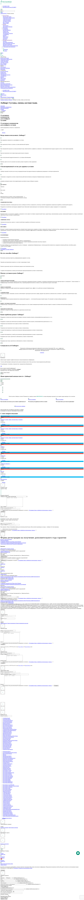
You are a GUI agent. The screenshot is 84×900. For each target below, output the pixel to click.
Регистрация (5, 25)
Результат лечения (4, 894)
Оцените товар (3, 488)
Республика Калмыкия (7, 777)
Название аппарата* (4, 495)
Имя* (1, 523)
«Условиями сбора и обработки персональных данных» (40, 510)
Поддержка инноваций (8, 42)
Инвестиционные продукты (9, 43)
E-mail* (2, 508)
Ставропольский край (7, 799)
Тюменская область (7, 804)
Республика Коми (6, 779)
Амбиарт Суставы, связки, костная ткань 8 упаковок (11, 437)
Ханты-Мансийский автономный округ (11, 809)
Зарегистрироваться (11, 623)
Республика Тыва (6, 788)
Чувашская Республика (8, 813)
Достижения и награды (8, 33)
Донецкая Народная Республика (9, 729)
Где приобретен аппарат (5, 892)
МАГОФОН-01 (3, 479)
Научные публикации (7, 44)
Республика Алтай (7, 771)
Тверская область (6, 801)
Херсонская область (7, 810)
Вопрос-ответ (6, 23)
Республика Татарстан (7, 787)
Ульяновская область (7, 807)
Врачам (4, 24)
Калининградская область (8, 737)
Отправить (3, 511)
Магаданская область (7, 753)
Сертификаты (6, 34)
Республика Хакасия (7, 789)
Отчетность (5, 37)
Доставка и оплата (7, 21)
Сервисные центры (7, 18)
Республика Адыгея (7, 770)
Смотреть (42, 352)
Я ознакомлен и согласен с (34, 510)
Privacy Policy (20, 646)
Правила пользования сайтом (20, 576)
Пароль (2, 618)
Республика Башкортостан (8, 772)
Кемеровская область (7, 741)
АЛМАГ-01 (2, 455)
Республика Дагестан (7, 774)
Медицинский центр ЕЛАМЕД (9, 7)
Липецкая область (7, 751)
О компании (5, 28)
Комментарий (3, 660)
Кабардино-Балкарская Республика (10, 736)
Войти (5, 50)
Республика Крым (7, 780)
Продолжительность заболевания (7, 884)
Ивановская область (7, 733)
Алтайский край (6, 718)
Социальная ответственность (9, 46)
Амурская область (7, 719)
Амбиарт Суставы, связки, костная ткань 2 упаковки (11, 419)
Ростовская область (7, 790)
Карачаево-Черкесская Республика (10, 740)
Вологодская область (7, 727)
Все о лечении (6, 22)
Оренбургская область (7, 763)
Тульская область (6, 803)
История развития (7, 30)
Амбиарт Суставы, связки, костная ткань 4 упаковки (11, 428)
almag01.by (2, 570)
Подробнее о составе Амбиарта (7, 249)
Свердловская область (7, 797)
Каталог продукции (7, 16)
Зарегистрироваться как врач (22, 623)
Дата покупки (3, 891)
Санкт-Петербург (6, 793)
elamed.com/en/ (3, 574)
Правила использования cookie (6, 576)
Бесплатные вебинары (7, 26)
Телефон (2, 615)
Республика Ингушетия (8, 776)
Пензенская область (7, 765)
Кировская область (7, 742)
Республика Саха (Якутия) (8, 784)
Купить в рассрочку (4, 843)
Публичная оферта (4, 577)
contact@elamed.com (4, 550)
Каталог (2, 539)
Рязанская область (6, 791)
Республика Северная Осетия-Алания (11, 785)
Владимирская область (7, 724)
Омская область (6, 762)
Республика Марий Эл (7, 781)
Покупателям (6, 15)
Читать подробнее (4, 399)
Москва (4, 754)
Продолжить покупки (13, 827)
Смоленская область (7, 798)
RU (2, 12)
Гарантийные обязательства (9, 17)
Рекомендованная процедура (6, 888)
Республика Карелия (7, 778)
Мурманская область (7, 757)
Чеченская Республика (7, 812)
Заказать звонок (10, 97)
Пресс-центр (5, 36)
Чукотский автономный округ (9, 814)
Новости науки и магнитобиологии (10, 45)
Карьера (4, 35)
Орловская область (7, 764)
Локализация (3, 882)
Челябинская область (7, 811)
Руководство (5, 31)
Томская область (6, 802)
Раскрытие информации (17, 543)
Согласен (2, 870)
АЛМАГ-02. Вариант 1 (5, 463)
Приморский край (7, 768)
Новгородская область (7, 760)
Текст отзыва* (3, 506)
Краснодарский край (7, 744)
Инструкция (3, 194)
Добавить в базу (4, 898)
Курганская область (7, 747)
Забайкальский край (7, 731)
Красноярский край (7, 746)
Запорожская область (7, 732)
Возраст (2, 880)
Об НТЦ (5, 41)
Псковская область (7, 769)
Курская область (6, 748)
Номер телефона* (4, 524)
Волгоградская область (8, 725)
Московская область (7, 755)
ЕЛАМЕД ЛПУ (6, 6)
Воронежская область (7, 728)
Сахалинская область (7, 795)
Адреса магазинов (7, 20)
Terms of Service (27, 646)
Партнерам (5, 27)
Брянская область (6, 723)
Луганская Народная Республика (10, 752)
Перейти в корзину (4, 827)
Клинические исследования (20, 542)
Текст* (1, 641)
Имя (1, 879)
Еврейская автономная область (9, 730)
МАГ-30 (2, 471)
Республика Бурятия (7, 773)
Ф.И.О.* (2, 507)
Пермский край (6, 767)
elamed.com (2, 563)
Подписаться (3, 560)
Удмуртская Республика (8, 805)
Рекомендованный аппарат (6, 885)
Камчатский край (6, 739)
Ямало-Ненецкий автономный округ (10, 816)
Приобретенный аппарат (5, 896)
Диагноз (2, 881)
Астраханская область (7, 721)
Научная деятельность (7, 40)
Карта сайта (11, 577)
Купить (3, 818)
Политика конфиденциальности (33, 576)
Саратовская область (7, 794)
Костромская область (7, 743)
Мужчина (2, 877)
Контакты (5, 39)
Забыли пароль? (3, 623)
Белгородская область (7, 722)
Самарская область (7, 792)
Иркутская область (7, 734)
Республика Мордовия (7, 782)
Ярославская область (7, 818)
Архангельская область (8, 720)
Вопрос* (2, 684)
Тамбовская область (7, 800)
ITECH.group (11, 578)
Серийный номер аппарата (6, 890)
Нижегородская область (8, 759)
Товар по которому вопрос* (6, 674)
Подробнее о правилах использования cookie (22, 868)
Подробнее (4, 209)
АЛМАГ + (2, 446)
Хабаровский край (7, 808)
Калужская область (7, 738)
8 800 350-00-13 (3, 13)
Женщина (8, 877)
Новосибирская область (8, 761)
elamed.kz (2, 567)
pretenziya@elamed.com (5, 552)
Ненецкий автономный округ (9, 758)
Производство (6, 32)
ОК (1, 366)
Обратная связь (4, 556)
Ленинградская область (8, 749)
